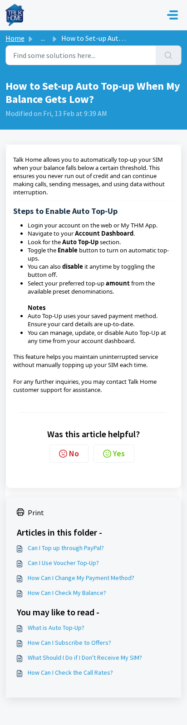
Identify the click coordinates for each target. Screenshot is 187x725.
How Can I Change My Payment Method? (81, 578)
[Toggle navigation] (172, 15)
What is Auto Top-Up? (56, 628)
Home (15, 38)
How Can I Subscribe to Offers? (69, 642)
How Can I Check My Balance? (67, 593)
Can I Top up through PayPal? (66, 548)
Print (36, 512)
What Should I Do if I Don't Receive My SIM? (85, 657)
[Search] (169, 55)
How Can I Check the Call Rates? (70, 672)
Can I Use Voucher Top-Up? (63, 563)
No (74, 453)
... (43, 38)
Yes (119, 453)
